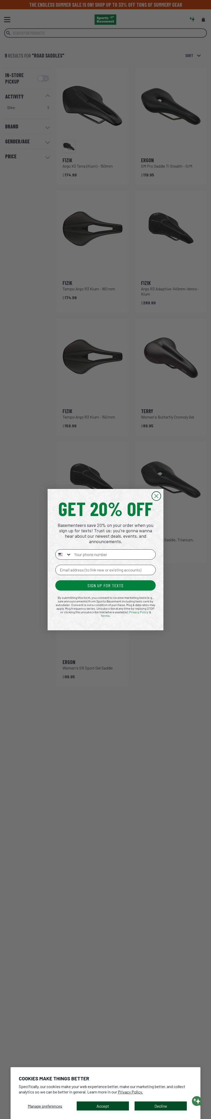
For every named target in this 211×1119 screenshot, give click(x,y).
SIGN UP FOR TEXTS (105, 585)
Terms (105, 615)
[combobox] (64, 554)
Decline (160, 1106)
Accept (102, 1106)
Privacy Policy (138, 612)
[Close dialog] (156, 496)
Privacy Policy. (130, 1091)
